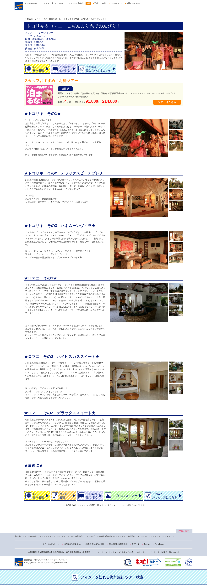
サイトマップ (114, 552)
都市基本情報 (38, 69)
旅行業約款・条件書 (63, 552)
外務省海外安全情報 (94, 544)
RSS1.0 (135, 544)
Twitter (147, 544)
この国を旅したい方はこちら (98, 69)
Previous (110, 140)
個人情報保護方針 (45, 552)
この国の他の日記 (64, 69)
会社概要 (32, 552)
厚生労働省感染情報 (118, 544)
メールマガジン (117, 3)
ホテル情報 (63, 495)
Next (167, 140)
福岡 (104, 3)
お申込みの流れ (128, 552)
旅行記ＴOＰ (32, 19)
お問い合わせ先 (133, 3)
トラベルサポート (51, 544)
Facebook (159, 544)
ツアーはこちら (167, 102)
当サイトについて (144, 552)
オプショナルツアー (124, 495)
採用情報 (86, 552)
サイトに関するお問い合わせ (166, 552)
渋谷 (96, 3)
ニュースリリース (99, 552)
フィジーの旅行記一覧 (51, 19)
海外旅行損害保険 (72, 544)
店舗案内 (77, 552)
